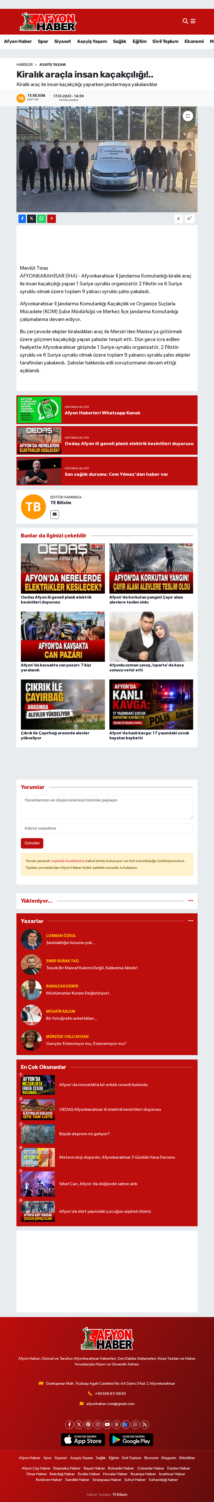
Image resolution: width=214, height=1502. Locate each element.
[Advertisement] (107, 1271)
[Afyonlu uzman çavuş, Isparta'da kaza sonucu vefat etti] (151, 636)
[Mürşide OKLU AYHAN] (31, 1040)
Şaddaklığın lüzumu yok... (70, 943)
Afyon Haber (18, 41)
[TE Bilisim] (33, 506)
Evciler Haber (89, 1474)
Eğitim (139, 41)
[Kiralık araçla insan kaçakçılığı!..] (107, 159)
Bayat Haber (94, 1468)
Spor (43, 41)
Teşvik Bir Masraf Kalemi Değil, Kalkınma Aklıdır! (92, 968)
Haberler (24, 65)
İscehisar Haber (172, 1474)
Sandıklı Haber (77, 1480)
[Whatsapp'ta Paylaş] (41, 219)
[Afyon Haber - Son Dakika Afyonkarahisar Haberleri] (48, 22)
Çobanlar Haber (150, 1468)
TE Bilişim (119, 1495)
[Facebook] (69, 1424)
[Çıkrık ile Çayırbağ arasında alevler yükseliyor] (63, 704)
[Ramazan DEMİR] (31, 989)
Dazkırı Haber (178, 1468)
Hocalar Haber (115, 1474)
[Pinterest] (88, 1424)
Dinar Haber (37, 1474)
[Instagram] (97, 1424)
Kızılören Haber (49, 1480)
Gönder (32, 843)
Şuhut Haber (135, 1480)
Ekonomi (194, 41)
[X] (79, 1424)
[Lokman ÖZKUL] (31, 939)
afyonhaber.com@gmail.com (110, 1404)
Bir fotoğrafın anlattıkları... (71, 1018)
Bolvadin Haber (121, 1468)
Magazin (168, 1458)
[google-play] (131, 1439)
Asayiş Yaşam (92, 41)
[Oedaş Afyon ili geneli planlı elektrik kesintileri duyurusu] (63, 568)
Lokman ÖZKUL (61, 936)
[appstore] (83, 1439)
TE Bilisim (60, 502)
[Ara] (185, 22)
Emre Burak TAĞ (62, 961)
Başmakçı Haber (67, 1468)
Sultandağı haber (163, 1480)
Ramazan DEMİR (62, 986)
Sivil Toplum (165, 41)
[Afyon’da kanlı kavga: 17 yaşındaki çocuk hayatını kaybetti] (151, 704)
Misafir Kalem (60, 1011)
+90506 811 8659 (110, 1394)
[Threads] (116, 1424)
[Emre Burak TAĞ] (31, 964)
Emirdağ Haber (62, 1474)
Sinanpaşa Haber (106, 1480)
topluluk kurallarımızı (68, 861)
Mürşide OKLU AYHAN (67, 1037)
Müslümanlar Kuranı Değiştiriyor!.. (78, 993)
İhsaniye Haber (143, 1474)
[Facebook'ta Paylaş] (22, 219)
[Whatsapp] (135, 1424)
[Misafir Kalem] (31, 1015)
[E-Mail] (54, 514)
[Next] (126, 1424)
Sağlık (119, 41)
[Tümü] (190, 901)
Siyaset (62, 41)
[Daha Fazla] (51, 219)
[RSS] (144, 1424)
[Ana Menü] (193, 22)
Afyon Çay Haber (36, 1468)
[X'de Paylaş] (31, 219)
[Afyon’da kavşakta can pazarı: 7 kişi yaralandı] (63, 636)
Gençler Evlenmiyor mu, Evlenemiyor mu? (86, 1044)
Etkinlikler (187, 1458)
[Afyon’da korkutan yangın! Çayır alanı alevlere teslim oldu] (151, 568)
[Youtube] (107, 1424)
